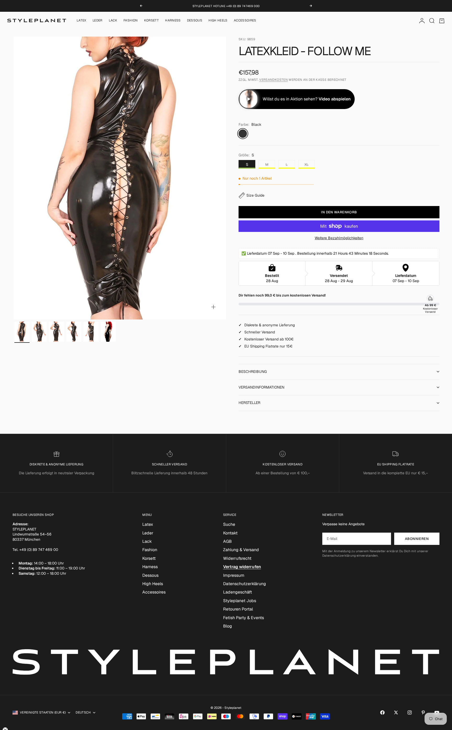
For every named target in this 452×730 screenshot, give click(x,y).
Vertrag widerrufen (242, 566)
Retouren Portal (238, 609)
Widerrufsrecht (237, 558)
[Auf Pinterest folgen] (423, 712)
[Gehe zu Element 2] (39, 332)
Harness (173, 21)
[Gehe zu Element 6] (108, 332)
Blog (227, 626)
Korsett (151, 21)
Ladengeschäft (237, 592)
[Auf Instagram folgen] (409, 712)
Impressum (233, 575)
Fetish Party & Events (243, 617)
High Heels (218, 21)
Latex (81, 21)
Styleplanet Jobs (239, 600)
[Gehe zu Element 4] (73, 332)
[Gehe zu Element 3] (56, 332)
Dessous (194, 21)
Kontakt (230, 533)
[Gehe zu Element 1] (22, 332)
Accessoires (245, 21)
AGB (227, 541)
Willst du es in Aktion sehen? (307, 99)
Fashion (130, 21)
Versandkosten (273, 80)
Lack (113, 21)
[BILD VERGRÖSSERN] (213, 307)
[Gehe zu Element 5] (91, 332)
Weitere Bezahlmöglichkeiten (339, 238)
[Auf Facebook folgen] (382, 712)
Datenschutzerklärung (244, 583)
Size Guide (255, 195)
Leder (98, 21)
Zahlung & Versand (241, 549)
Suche (229, 524)
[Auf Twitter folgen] (396, 712)
